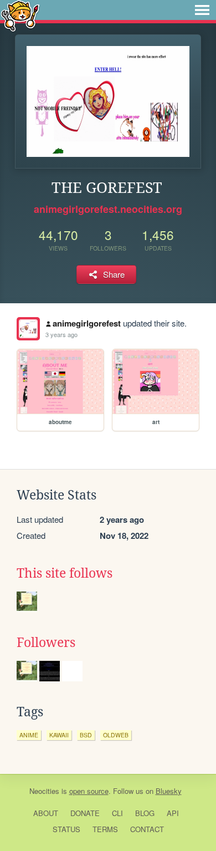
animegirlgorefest (87, 323)
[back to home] (20, 15)
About (45, 813)
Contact (147, 829)
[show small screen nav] (202, 10)
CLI (117, 813)
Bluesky (169, 791)
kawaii (59, 735)
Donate (85, 813)
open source (89, 791)
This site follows (64, 573)
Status (66, 829)
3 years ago (61, 334)
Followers (46, 642)
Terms (105, 829)
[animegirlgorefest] (28, 328)
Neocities (44, 791)
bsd (86, 735)
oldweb (115, 735)
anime (28, 735)
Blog (145, 813)
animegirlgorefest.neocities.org (108, 209)
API (173, 813)
